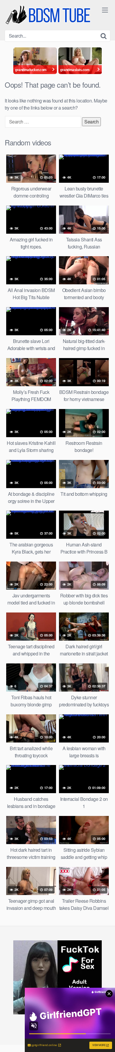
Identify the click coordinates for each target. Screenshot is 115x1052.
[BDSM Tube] (49, 15)
